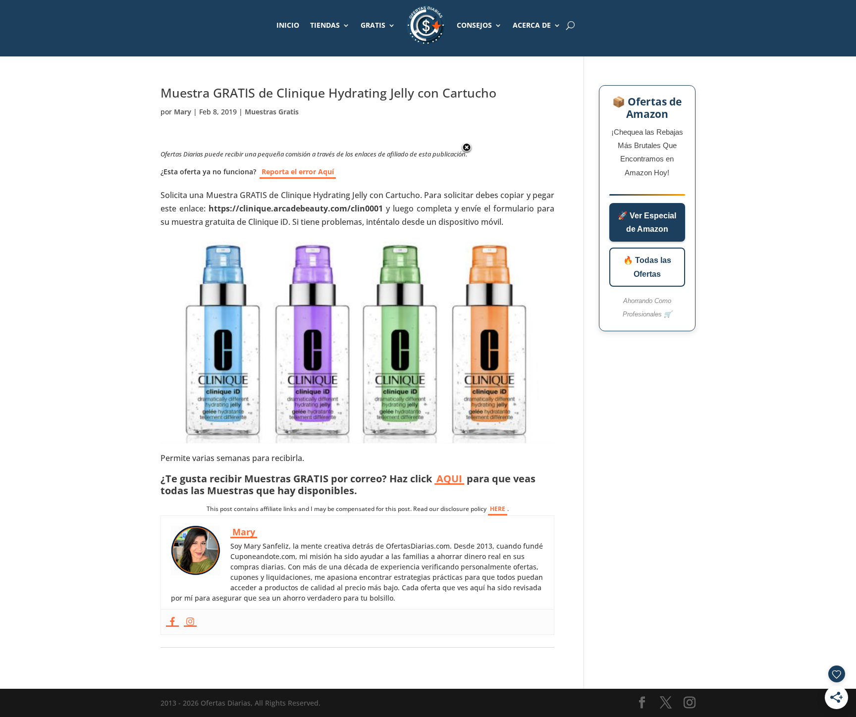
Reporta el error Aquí (298, 171)
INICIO (287, 25)
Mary (182, 111)
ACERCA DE (532, 25)
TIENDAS (325, 25)
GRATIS (373, 25)
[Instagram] (190, 622)
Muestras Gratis (272, 111)
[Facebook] (172, 622)
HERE (497, 509)
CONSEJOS (474, 25)
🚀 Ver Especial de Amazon (647, 222)
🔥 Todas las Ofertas (647, 267)
